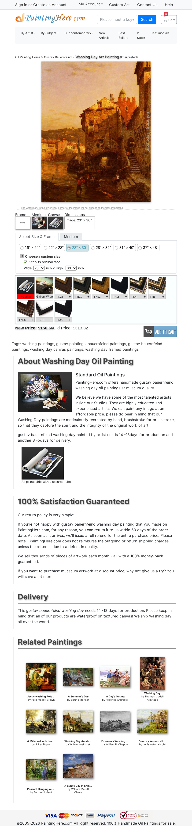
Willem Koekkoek (80, 744)
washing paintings (38, 343)
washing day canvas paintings (56, 349)
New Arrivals (104, 35)
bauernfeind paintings (107, 343)
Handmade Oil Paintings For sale (50, 18)
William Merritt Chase (80, 790)
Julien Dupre (42, 744)
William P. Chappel (117, 744)
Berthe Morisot (80, 699)
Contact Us (147, 4)
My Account (89, 4)
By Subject (48, 33)
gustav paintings (70, 343)
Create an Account (49, 4)
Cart (170, 18)
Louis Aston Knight (154, 744)
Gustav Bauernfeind (58, 57)
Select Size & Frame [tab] (37, 236)
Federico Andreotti (117, 699)
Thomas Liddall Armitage (154, 698)
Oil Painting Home (27, 57)
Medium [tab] (71, 236)
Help (169, 4)
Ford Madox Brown (43, 699)
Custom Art (119, 4)
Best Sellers (123, 35)
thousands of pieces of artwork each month (70, 556)
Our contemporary (77, 33)
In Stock (141, 35)
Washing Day (86, 57)
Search (147, 19)
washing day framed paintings (112, 349)
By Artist (27, 33)
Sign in (21, 4)
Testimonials (160, 33)
